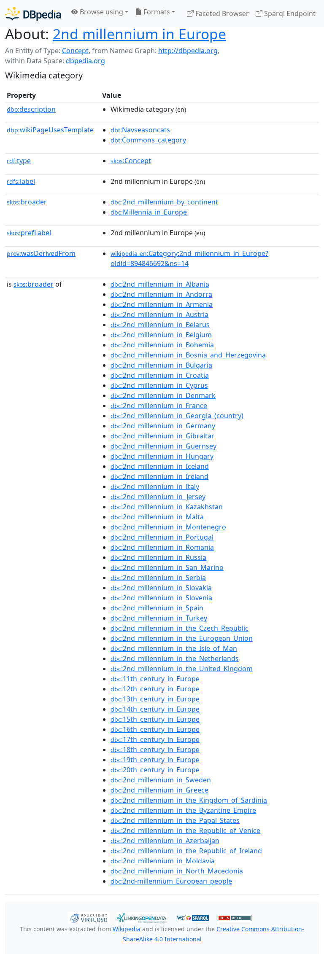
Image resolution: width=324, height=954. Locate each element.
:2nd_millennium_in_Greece (159, 790)
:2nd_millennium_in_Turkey (159, 618)
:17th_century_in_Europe (155, 739)
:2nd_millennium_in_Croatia (160, 375)
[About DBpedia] (33, 13)
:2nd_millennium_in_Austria (159, 314)
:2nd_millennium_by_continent (164, 202)
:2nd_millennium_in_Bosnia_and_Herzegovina (188, 355)
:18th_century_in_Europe (155, 749)
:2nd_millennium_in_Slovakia (161, 587)
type (19, 160)
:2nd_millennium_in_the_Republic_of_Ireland (186, 850)
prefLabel (29, 232)
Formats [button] (156, 11)
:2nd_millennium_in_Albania (160, 284)
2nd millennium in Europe (139, 33)
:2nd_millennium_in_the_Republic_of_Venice (185, 830)
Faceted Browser (221, 13)
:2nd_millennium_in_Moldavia (163, 860)
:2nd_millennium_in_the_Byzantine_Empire (183, 810)
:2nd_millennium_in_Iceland (160, 466)
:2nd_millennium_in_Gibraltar (162, 436)
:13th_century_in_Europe (155, 699)
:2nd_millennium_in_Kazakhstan (167, 506)
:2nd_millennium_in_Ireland (159, 476)
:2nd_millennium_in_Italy (155, 486)
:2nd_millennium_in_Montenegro (168, 527)
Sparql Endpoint (289, 13)
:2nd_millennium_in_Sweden (161, 780)
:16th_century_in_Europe (155, 729)
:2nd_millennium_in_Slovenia (161, 597)
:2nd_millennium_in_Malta (157, 516)
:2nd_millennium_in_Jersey (158, 496)
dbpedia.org (85, 60)
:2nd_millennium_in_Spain (157, 608)
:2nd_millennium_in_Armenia (162, 304)
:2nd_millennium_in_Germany (163, 425)
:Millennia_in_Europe (149, 212)
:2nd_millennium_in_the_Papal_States (175, 820)
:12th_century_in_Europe (155, 688)
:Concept (131, 160)
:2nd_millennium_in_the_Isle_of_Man (174, 648)
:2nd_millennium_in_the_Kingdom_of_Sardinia (189, 800)
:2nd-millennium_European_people (171, 881)
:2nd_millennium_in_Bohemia (162, 344)
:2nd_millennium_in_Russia (158, 557)
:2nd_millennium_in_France (159, 405)
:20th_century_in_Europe (155, 769)
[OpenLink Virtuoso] (89, 917)
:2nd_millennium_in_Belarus (160, 324)
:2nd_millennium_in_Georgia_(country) (177, 415)
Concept (75, 50)
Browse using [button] (100, 11)
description (31, 109)
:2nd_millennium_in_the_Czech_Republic (179, 628)
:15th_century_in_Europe (155, 719)
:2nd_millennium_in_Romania (162, 547)
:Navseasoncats (140, 129)
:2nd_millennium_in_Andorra (161, 294)
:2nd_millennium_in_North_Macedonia (177, 871)
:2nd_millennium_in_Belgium (161, 334)
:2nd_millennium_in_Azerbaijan (165, 840)
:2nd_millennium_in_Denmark (163, 395)
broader (27, 202)
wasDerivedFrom (41, 253)
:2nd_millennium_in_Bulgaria (161, 365)
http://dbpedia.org (188, 50)
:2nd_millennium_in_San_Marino (167, 567)
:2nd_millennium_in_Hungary (162, 456)
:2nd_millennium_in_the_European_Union (182, 638)
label (21, 181)
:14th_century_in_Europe (155, 709)
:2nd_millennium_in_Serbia (158, 577)
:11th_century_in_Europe (155, 678)
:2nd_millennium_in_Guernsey (163, 446)
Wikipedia (126, 929)
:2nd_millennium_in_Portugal (162, 537)
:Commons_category (148, 140)
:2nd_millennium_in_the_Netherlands (175, 658)
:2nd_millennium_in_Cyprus (159, 385)
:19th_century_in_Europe (155, 759)
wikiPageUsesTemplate (50, 129)
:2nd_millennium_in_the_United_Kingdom (182, 668)
